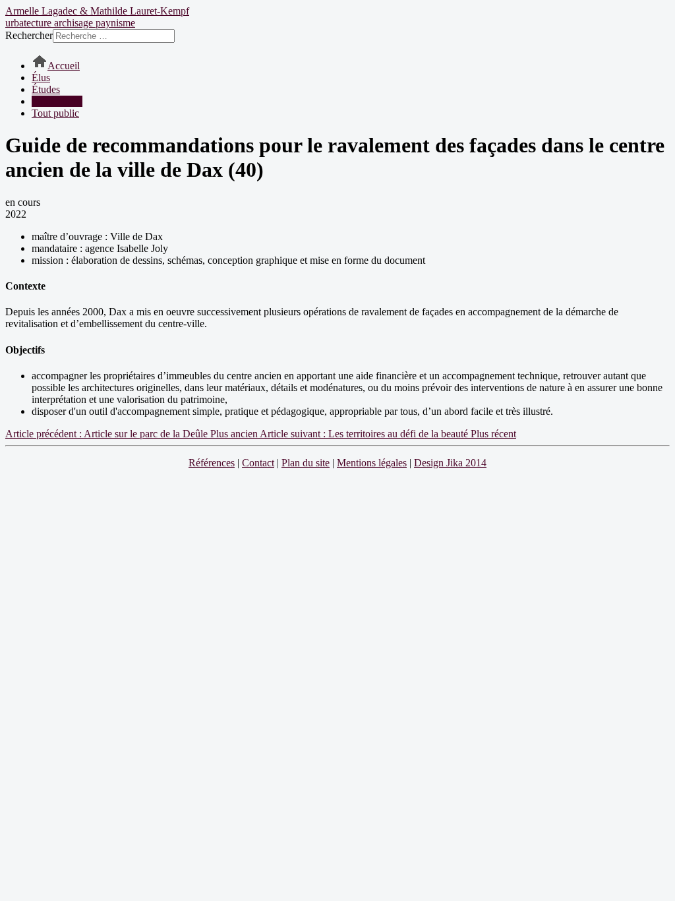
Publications (57, 101)
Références (212, 462)
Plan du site (305, 462)
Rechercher (29, 35)
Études (46, 89)
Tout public (55, 113)
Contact (258, 462)
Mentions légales (372, 462)
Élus (41, 77)
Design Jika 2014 (450, 462)
